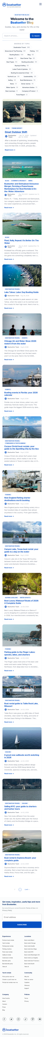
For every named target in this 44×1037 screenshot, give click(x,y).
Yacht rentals (6, 943)
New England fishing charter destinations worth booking (17, 498)
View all (4, 966)
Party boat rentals (7, 952)
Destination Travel (22, 47)
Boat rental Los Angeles (31, 958)
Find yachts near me (8, 976)
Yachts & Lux (13, 76)
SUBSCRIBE (22, 925)
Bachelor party (6, 961)
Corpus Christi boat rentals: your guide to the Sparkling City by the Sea (21, 447)
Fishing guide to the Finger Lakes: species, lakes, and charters (19, 653)
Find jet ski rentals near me (10, 982)
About (4, 1001)
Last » (27, 889)
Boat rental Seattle (29, 946)
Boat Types (12, 62)
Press (4, 1007)
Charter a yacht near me (9, 979)
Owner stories (27, 84)
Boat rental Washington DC (32, 955)
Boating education (29, 62)
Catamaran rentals (7, 958)
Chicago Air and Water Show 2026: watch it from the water (20, 342)
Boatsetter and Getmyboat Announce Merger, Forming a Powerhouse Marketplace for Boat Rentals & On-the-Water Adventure (21, 187)
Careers (4, 1004)
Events (12, 58)
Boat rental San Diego (30, 949)
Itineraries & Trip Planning (15, 51)
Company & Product (30, 91)
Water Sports (12, 87)
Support (26, 988)
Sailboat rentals (6, 955)
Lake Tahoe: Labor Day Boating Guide (21, 292)
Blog (31, 55)
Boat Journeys (11, 91)
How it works (6, 998)
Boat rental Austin (29, 963)
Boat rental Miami (29, 940)
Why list (26, 976)
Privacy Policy (7, 910)
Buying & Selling (22, 65)
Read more (9, 150)
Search (37, 36)
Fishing (34, 51)
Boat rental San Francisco (31, 961)
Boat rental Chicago (30, 943)
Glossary (27, 985)
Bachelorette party (7, 963)
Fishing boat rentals (7, 946)
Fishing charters (7, 949)
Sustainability (30, 76)
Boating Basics (16, 55)
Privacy (26, 1001)
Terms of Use (30, 908)
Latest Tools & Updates (21, 69)
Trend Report (21, 95)
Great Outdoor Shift (16, 132)
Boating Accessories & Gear (21, 73)
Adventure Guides (29, 87)
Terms (26, 998)
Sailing (12, 80)
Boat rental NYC (28, 952)
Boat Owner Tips (28, 58)
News (13, 84)
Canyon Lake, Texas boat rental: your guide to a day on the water (21, 550)
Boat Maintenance (27, 80)
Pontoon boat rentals (8, 940)
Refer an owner (28, 979)
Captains (26, 982)
